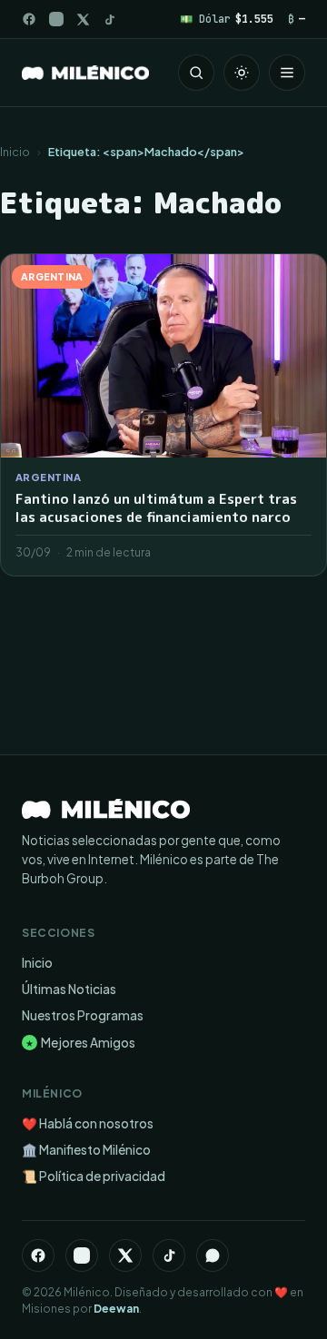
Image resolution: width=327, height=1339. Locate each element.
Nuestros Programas (83, 1015)
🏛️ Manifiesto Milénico (86, 1149)
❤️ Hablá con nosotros (88, 1123)
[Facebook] (29, 19)
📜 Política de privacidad (93, 1176)
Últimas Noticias (69, 989)
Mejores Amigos (80, 1042)
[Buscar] (196, 72)
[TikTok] (109, 19)
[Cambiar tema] (241, 72)
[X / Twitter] (83, 19)
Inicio (15, 151)
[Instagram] (56, 19)
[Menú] (287, 72)
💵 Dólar (226, 18)
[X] (125, 1255)
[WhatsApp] (212, 1255)
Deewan (116, 1308)
